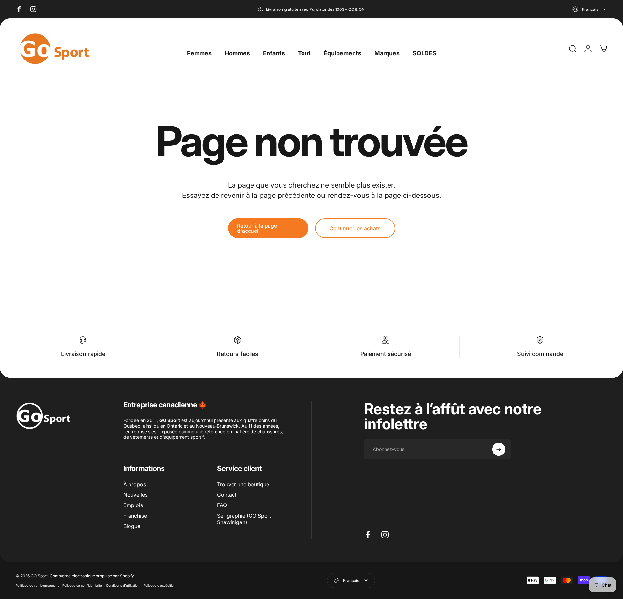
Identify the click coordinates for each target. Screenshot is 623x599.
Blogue (131, 526)
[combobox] (589, 9)
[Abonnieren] (498, 449)
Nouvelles (135, 494)
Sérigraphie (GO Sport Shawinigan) (244, 518)
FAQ (222, 505)
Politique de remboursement (37, 585)
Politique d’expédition (160, 585)
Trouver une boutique (243, 484)
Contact (226, 494)
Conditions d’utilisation (123, 585)
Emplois (133, 505)
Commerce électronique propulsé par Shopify (92, 575)
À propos (134, 484)
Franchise (135, 515)
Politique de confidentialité (82, 585)
